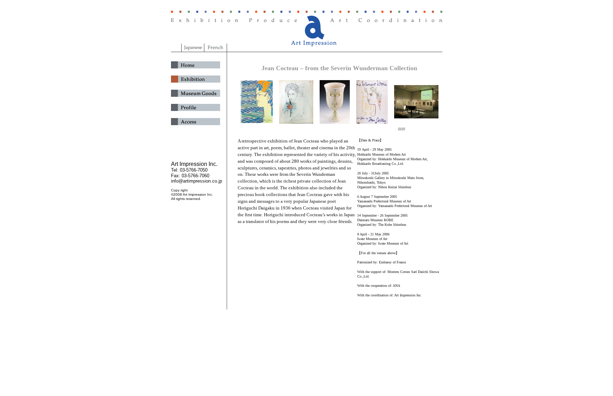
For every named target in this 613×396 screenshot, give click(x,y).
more (401, 128)
